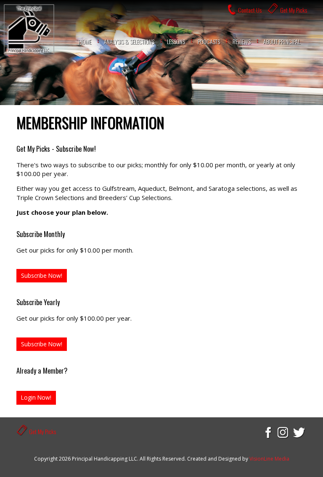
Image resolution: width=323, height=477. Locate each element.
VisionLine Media (269, 458)
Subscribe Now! (41, 275)
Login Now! (36, 397)
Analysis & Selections (129, 41)
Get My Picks (293, 9)
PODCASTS (209, 41)
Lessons (176, 41)
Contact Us (250, 9)
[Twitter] (299, 432)
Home (85, 41)
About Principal (281, 41)
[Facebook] (267, 432)
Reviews (242, 41)
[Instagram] (283, 432)
